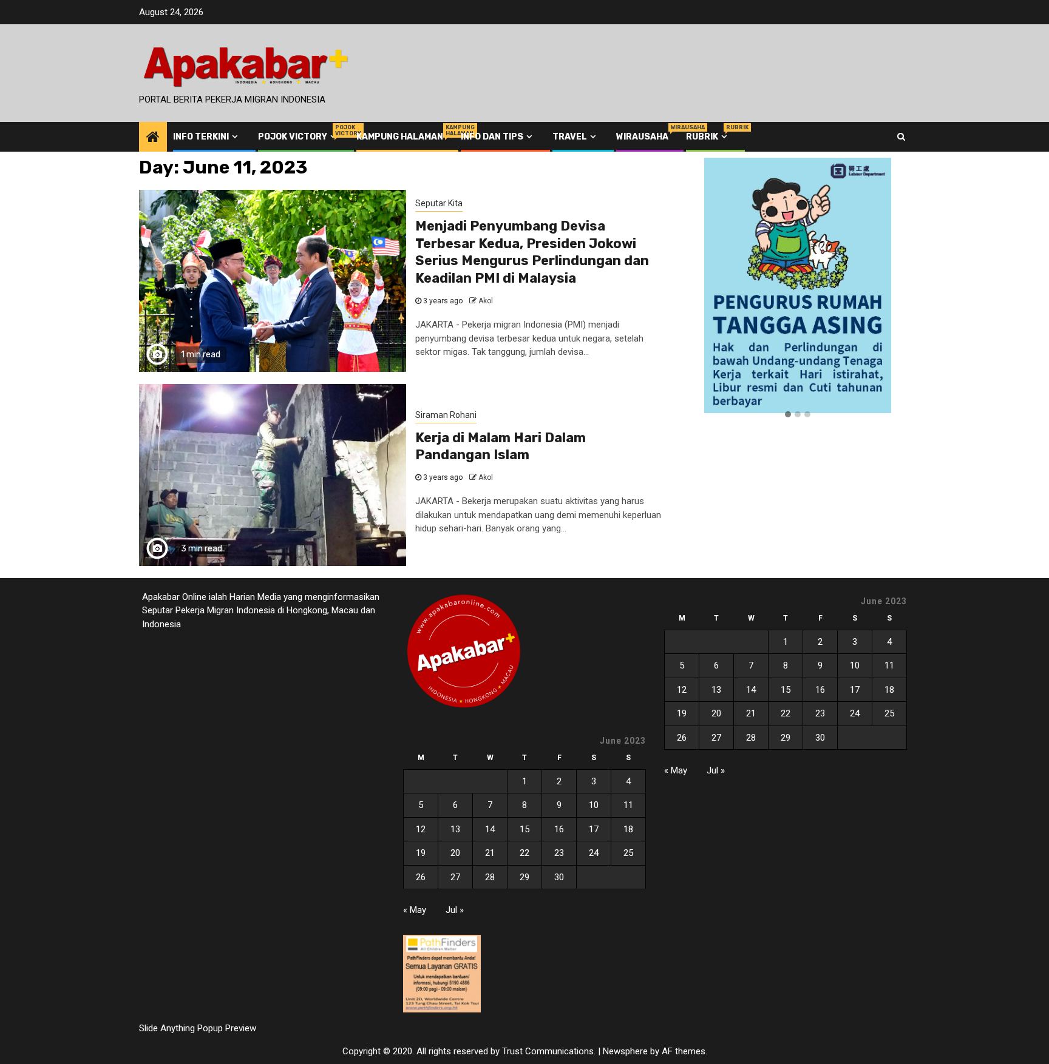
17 (594, 829)
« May (414, 909)
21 (490, 852)
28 (490, 877)
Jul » (455, 909)
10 (594, 805)
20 (455, 852)
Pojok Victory (298, 137)
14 (490, 829)
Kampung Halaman (399, 137)
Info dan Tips (492, 137)
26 (421, 877)
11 (628, 805)
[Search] (901, 136)
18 (628, 829)
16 (559, 829)
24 (594, 852)
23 (559, 852)
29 (524, 877)
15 (524, 829)
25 (628, 852)
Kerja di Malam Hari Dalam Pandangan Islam (500, 446)
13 (455, 829)
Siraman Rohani (446, 415)
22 (524, 852)
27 (455, 877)
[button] (788, 414)
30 (559, 877)
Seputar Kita (439, 203)
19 (421, 852)
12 (421, 829)
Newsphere (625, 1051)
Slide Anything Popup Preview (197, 1028)
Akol (485, 301)
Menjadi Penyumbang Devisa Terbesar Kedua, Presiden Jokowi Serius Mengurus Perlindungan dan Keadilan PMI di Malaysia (532, 252)
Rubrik (708, 137)
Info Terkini (201, 137)
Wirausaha (642, 137)
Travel (569, 137)
